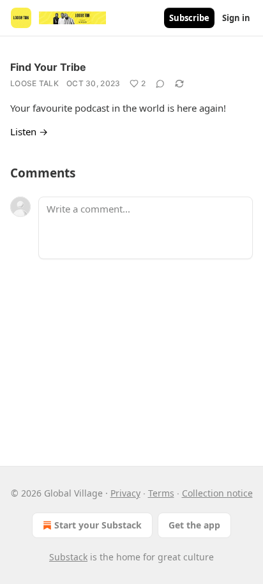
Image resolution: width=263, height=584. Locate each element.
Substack (68, 557)
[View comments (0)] (160, 83)
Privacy (125, 493)
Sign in (236, 18)
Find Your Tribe (48, 67)
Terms (161, 493)
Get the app (194, 525)
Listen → (29, 131)
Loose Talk (34, 83)
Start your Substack (98, 525)
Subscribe (189, 18)
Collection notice (217, 493)
